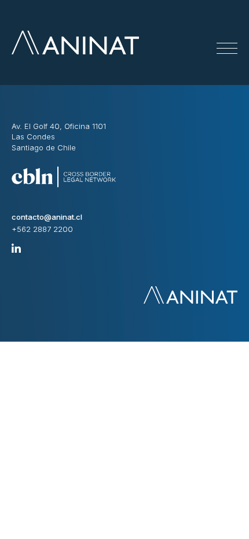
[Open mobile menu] (227, 48)
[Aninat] (75, 42)
